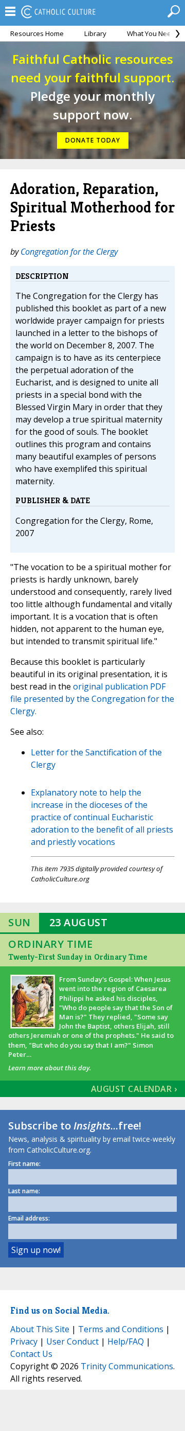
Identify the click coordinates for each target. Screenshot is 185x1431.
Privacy (24, 1341)
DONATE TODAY (92, 140)
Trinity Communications (127, 1366)
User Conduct (72, 1341)
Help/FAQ (125, 1341)
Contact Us (31, 1353)
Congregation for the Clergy (69, 251)
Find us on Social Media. (59, 1310)
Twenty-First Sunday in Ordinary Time (77, 956)
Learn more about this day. (49, 1067)
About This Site (39, 1329)
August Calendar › (134, 1088)
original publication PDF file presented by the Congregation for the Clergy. (92, 699)
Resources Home (37, 33)
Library (95, 33)
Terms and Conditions (120, 1329)
